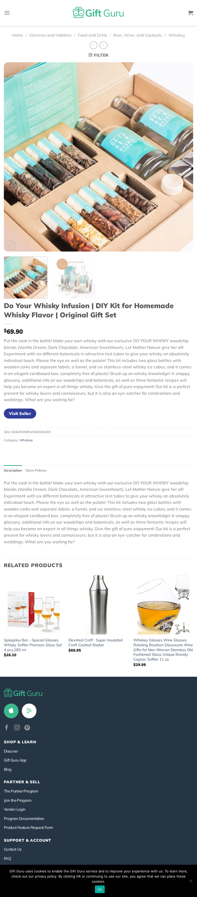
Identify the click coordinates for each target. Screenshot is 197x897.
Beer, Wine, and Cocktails (137, 35)
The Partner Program (21, 791)
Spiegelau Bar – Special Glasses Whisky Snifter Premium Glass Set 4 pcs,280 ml (33, 645)
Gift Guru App (15, 760)
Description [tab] (13, 470)
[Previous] (14, 157)
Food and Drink (92, 35)
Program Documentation (24, 818)
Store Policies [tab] (36, 470)
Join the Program (17, 800)
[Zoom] (11, 245)
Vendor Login (14, 809)
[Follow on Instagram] (17, 728)
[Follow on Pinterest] (27, 728)
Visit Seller (20, 413)
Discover (11, 751)
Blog (7, 769)
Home (17, 35)
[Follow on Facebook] (6, 728)
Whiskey (177, 35)
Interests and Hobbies (50, 35)
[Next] (183, 157)
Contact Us (13, 849)
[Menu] (7, 12)
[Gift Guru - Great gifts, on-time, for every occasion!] (98, 12)
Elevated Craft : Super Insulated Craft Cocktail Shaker (95, 642)
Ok (99, 889)
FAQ (7, 858)
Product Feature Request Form (28, 827)
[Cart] (190, 12)
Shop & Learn (20, 741)
